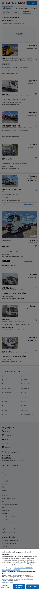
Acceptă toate (32, 586)
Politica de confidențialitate (11, 570)
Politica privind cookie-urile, (23, 568)
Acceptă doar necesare (18, 586)
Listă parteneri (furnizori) (8, 582)
